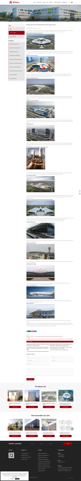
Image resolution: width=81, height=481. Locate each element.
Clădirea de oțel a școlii (14, 51)
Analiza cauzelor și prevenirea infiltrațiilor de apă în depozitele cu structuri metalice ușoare (65, 433)
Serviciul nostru (24, 459)
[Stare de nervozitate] (68, 478)
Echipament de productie (26, 457)
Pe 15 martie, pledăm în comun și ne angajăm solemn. (59, 349)
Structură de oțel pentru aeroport (46, 3)
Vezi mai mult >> (15, 405)
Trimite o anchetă (57, 2)
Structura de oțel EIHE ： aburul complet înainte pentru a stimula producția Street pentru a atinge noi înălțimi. (44, 336)
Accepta (17, 478)
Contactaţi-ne (64, 2)
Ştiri (47, 2)
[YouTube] (70, 478)
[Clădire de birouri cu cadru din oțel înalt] (65, 396)
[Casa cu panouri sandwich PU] (15, 396)
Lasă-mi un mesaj (37, 28)
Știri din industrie (13, 36)
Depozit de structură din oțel (15, 47)
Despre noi (39, 2)
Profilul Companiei (24, 453)
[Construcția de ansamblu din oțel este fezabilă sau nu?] (15, 424)
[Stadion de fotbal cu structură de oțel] (32, 396)
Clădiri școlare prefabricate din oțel (48, 404)
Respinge (12, 478)
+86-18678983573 (61, 456)
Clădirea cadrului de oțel (42, 453)
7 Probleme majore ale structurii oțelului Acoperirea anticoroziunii (38, 351)
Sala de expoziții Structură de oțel (16, 70)
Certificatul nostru (24, 455)
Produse (43, 2)
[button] (8, 400)
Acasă (34, 2)
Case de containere (13, 74)
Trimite (30, 379)
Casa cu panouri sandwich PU (14, 403)
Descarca (51, 2)
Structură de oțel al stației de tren (16, 59)
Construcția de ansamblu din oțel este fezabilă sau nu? (15, 433)
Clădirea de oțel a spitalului (15, 55)
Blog (10, 28)
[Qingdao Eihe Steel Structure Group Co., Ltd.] (14, 1)
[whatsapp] (72, 478)
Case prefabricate (13, 78)
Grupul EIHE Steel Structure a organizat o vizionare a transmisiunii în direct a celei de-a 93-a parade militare (38, 345)
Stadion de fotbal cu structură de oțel (32, 404)
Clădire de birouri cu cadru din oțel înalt (65, 404)
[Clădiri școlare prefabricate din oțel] (48, 396)
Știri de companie (13, 32)
